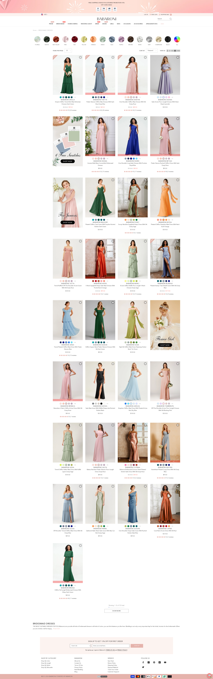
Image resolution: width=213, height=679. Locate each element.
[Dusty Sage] (131, 220)
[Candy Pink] (169, 97)
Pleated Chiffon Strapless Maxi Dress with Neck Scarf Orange (165, 225)
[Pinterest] (154, 662)
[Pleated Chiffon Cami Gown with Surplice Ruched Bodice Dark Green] (100, 197)
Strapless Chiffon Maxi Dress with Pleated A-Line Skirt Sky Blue (132, 409)
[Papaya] (158, 220)
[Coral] (128, 97)
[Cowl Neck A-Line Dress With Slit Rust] (165, 504)
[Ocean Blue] (134, 158)
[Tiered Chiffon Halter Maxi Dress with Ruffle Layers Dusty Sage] (68, 443)
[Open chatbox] (209, 675)
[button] (37, 39)
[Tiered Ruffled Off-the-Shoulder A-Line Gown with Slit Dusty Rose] (68, 259)
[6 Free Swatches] (68, 141)
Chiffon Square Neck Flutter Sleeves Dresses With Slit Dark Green (100, 348)
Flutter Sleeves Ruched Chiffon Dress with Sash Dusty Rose (165, 164)
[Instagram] (149, 662)
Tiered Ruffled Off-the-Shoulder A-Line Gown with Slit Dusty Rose (68, 287)
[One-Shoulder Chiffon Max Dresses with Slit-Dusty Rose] (133, 75)
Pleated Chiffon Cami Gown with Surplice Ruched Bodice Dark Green (100, 225)
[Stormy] (96, 97)
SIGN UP (136, 645)
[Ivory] (104, 403)
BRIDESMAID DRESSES (45, 30)
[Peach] (128, 220)
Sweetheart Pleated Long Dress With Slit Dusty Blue (165, 470)
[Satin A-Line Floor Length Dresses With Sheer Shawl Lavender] (165, 75)
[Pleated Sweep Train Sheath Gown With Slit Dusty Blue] (165, 259)
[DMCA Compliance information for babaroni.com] (102, 677)
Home (35, 30)
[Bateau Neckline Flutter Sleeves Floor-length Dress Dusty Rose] (100, 443)
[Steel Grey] (93, 403)
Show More (116, 611)
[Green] (136, 342)
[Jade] (60, 97)
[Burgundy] (161, 526)
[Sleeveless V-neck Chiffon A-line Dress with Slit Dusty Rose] (68, 381)
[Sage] (128, 281)
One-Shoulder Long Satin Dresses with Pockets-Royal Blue (132, 164)
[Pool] (136, 158)
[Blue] (66, 342)
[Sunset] (161, 220)
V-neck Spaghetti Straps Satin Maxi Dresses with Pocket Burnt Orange (100, 287)
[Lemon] (125, 281)
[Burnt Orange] (98, 281)
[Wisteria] (136, 97)
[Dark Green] (66, 97)
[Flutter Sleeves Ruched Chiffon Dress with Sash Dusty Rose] (165, 136)
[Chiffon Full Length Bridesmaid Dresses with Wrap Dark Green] (68, 563)
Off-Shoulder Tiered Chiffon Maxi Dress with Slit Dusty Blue (67, 532)
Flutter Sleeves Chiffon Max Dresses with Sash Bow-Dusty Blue (100, 103)
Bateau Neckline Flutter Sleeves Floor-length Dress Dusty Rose (100, 470)
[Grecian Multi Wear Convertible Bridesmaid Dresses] (100, 136)
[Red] (96, 281)
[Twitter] (143, 667)
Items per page (58, 51)
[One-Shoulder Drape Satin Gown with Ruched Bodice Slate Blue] (133, 504)
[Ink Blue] (71, 97)
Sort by (142, 51)
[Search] (165, 19)
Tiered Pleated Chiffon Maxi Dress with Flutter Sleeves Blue (68, 348)
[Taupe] (98, 403)
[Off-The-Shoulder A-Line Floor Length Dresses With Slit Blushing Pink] (165, 381)
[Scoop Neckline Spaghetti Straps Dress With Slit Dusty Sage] (133, 197)
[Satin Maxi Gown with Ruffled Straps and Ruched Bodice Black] (100, 381)
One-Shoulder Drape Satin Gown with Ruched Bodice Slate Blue (133, 532)
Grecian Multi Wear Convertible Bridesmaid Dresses (100, 164)
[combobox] (163, 19)
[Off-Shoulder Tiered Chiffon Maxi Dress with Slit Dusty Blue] (68, 504)
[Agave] (128, 342)
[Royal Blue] (104, 97)
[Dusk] (134, 97)
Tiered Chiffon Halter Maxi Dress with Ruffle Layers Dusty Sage (68, 470)
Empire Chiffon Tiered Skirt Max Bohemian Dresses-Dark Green (68, 103)
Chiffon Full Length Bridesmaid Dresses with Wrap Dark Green (68, 591)
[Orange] (163, 220)
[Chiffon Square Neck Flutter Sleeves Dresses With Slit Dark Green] (100, 320)
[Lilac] (166, 97)
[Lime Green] (134, 281)
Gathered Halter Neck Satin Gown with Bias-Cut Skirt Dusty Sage (100, 532)
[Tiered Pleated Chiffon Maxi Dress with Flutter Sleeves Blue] (68, 320)
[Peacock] (69, 97)
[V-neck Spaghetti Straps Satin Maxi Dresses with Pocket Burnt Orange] (100, 259)
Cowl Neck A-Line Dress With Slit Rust (165, 531)
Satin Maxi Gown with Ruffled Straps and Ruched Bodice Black (100, 409)
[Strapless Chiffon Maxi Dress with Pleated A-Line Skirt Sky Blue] (133, 381)
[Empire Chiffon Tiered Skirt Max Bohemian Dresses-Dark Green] (68, 75)
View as (162, 51)
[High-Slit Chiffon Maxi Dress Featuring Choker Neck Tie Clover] (133, 320)
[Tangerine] (125, 220)
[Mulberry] (134, 465)
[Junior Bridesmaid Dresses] (68, 203)
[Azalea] (125, 465)
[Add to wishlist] (80, 57)
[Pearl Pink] (125, 97)
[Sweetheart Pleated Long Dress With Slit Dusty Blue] (165, 443)
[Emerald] (136, 220)
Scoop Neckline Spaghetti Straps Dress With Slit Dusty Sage (132, 225)
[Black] (101, 403)
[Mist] (161, 97)
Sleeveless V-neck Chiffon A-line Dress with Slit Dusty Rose (67, 409)
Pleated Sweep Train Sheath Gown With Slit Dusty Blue (165, 287)
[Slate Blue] (63, 97)
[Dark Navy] (101, 97)
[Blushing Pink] (163, 403)
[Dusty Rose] (131, 97)
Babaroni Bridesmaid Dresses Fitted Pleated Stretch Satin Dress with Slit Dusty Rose (133, 470)
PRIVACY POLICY (122, 650)
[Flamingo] (101, 281)
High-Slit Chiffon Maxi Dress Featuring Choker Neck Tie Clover (132, 348)
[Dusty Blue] (98, 97)
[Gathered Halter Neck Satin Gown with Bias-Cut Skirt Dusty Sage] (100, 504)
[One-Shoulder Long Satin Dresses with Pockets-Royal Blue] (133, 136)
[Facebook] (143, 662)
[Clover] (134, 220)
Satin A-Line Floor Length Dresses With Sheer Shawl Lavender (165, 103)
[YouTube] (165, 662)
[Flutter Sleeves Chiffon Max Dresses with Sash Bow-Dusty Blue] (100, 75)
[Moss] (134, 342)
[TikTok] (160, 662)
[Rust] (93, 281)
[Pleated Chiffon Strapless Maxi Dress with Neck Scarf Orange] (165, 197)
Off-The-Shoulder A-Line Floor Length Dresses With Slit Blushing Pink (165, 409)
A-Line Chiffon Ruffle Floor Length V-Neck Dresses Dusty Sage (132, 287)
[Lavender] (163, 97)
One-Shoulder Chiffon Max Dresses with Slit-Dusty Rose (132, 103)
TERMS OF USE (110, 650)
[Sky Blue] (158, 97)
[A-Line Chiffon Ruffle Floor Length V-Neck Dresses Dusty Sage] (133, 259)
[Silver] (96, 403)
